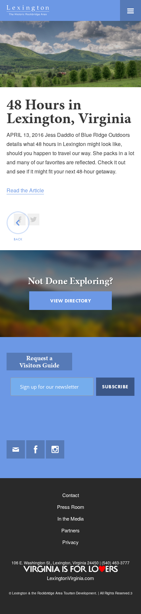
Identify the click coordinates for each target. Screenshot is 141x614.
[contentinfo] (70, 475)
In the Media (70, 518)
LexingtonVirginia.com (70, 577)
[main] (70, 179)
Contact (70, 495)
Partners (70, 530)
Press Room (70, 506)
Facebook (35, 449)
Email (16, 449)
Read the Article (25, 190)
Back (18, 239)
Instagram (55, 449)
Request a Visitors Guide (39, 361)
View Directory (70, 301)
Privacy (70, 542)
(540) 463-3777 (115, 562)
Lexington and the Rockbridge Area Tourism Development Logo (28, 10)
